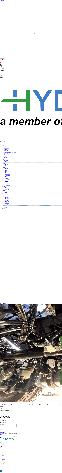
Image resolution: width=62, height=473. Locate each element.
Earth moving (4, 186)
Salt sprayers (6, 191)
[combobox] (14, 423)
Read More (1, 434)
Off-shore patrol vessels (7, 180)
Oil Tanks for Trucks (6, 147)
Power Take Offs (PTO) (6, 153)
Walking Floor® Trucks (7, 198)
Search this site (1, 141)
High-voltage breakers (7, 172)
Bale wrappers (6, 164)
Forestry (4, 196)
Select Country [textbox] (14, 423)
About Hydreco (4, 206)
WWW (1, 66)
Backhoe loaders (7, 187)
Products (2, 145)
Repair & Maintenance (2, 432)
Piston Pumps (5, 157)
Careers (2, 460)
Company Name (2, 421)
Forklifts (6, 176)
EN (34, 33)
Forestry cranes (7, 197)
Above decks (6, 183)
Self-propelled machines (7, 174)
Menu (1, 144)
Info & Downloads (3, 459)
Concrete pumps (7, 169)
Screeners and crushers (7, 184)
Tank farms (6, 194)
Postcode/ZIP (1, 422)
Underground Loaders (7, 185)
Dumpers (6, 170)
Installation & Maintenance (3, 303)
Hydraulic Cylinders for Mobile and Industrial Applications (10, 152)
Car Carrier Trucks (7, 202)
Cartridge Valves (6, 161)
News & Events (4, 208)
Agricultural (4, 163)
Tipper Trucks (6, 204)
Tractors (6, 165)
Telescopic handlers (7, 179)
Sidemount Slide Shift (6, 154)
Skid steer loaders (7, 189)
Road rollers (6, 168)
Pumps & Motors (4, 156)
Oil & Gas (4, 193)
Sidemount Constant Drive (7, 155)
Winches (6, 182)
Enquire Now (1, 406)
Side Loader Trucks (7, 203)
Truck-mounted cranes (7, 175)
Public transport (7, 171)
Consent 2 (1, 428)
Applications (3, 162)
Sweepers (6, 192)
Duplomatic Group (5, 207)
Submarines (6, 181)
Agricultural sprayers (7, 166)
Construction (4, 167)
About (2, 458)
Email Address (2, 420)
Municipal (4, 190)
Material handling (4, 173)
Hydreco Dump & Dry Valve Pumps (8, 158)
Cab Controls (5, 149)
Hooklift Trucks (7, 201)
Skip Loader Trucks (7, 200)
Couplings (5, 146)
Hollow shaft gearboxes (6, 148)
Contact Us (4, 209)
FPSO (6, 195)
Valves (3, 159)
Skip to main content (2, 0)
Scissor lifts (6, 178)
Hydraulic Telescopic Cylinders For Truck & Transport (9, 151)
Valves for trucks (6, 160)
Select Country (2, 423)
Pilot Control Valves (6, 150)
